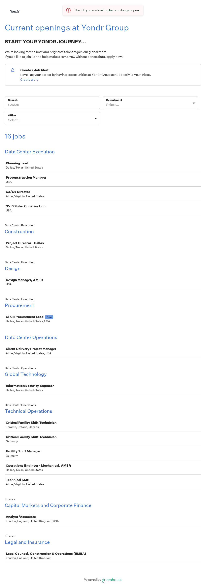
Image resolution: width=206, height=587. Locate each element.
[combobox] (106, 105)
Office (12, 115)
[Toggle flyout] (194, 103)
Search (13, 100)
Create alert (29, 79)
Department (114, 100)
